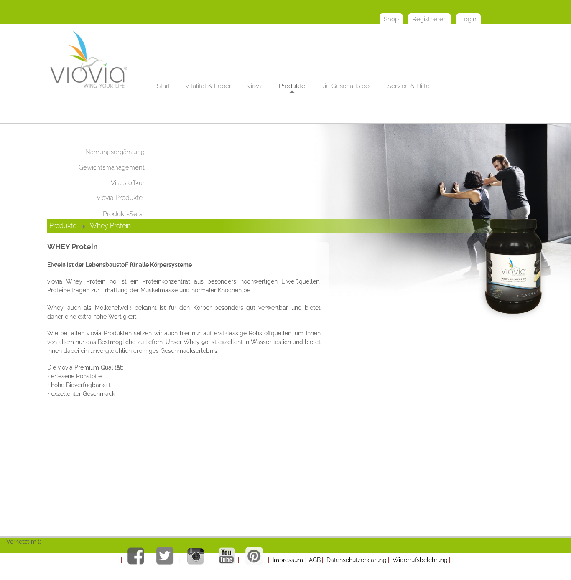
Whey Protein (111, 226)
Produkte (62, 226)
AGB (315, 560)
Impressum (288, 560)
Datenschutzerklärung (356, 560)
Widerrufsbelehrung (420, 560)
